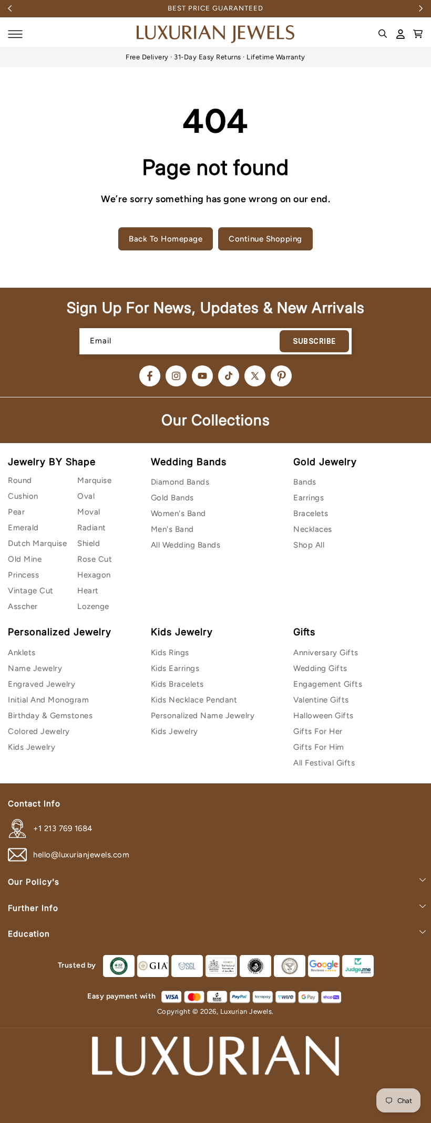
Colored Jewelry (39, 731)
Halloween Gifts (323, 715)
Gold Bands (172, 497)
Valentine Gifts (321, 700)
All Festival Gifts (324, 763)
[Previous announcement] (10, 8)
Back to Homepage (165, 239)
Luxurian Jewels (246, 1011)
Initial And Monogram (48, 700)
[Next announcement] (421, 8)
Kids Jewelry (31, 747)
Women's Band (178, 513)
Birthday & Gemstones (50, 715)
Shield (88, 543)
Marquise (94, 480)
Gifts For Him (318, 747)
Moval (88, 512)
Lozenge (93, 606)
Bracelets (311, 513)
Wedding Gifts (320, 668)
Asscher (23, 606)
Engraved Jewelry (41, 684)
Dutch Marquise (37, 543)
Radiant (91, 527)
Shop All (308, 545)
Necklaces (312, 529)
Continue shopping (265, 239)
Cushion (23, 496)
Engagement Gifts (327, 684)
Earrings (308, 497)
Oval (86, 496)
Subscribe (314, 341)
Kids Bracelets (177, 684)
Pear (16, 512)
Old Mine (25, 559)
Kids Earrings (175, 668)
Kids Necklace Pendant (194, 700)
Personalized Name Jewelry (203, 715)
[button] (15, 34)
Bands (304, 482)
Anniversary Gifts (325, 652)
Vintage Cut (31, 590)
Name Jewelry (35, 668)
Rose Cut (94, 559)
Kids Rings (170, 652)
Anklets (22, 652)
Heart (88, 590)
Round (20, 480)
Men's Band (172, 529)
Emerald (23, 527)
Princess (23, 575)
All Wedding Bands (186, 545)
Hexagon (94, 575)
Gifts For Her (318, 731)
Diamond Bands (180, 482)
